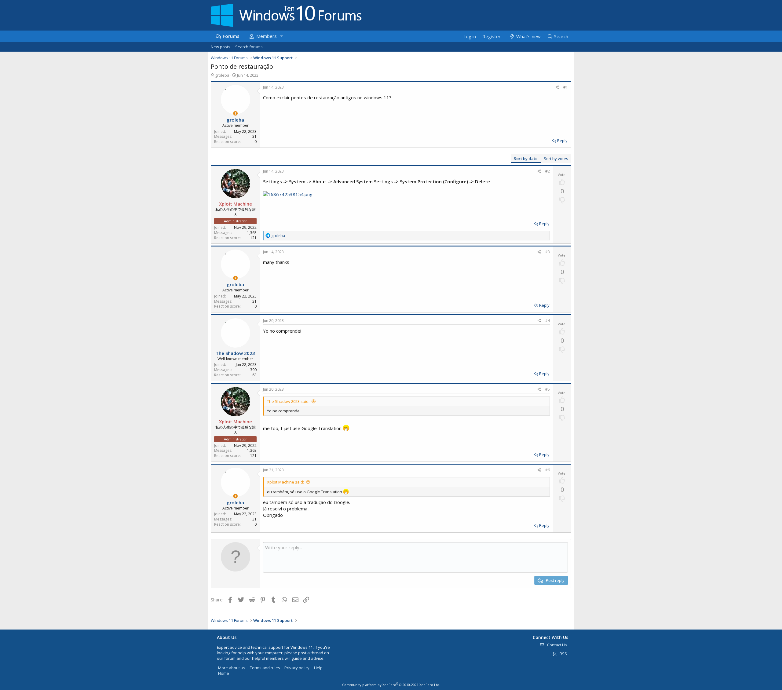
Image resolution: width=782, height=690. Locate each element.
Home (223, 673)
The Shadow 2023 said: (288, 401)
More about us (231, 667)
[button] (281, 36)
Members (266, 36)
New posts (220, 46)
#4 (547, 320)
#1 (565, 87)
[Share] (557, 87)
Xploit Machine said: (285, 482)
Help (318, 667)
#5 (547, 389)
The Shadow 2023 (235, 353)
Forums (231, 36)
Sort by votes (556, 158)
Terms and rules (265, 667)
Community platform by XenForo (391, 684)
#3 (547, 251)
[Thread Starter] (235, 113)
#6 (547, 470)
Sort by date (526, 158)
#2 (547, 171)
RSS (563, 653)
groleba (222, 75)
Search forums (249, 46)
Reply (562, 140)
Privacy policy (296, 667)
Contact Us (556, 645)
